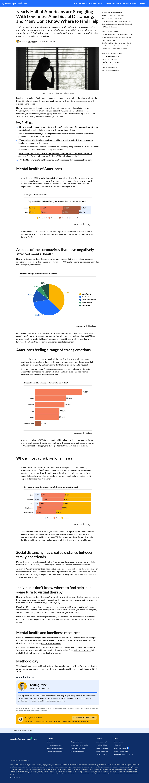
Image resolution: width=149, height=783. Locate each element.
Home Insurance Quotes (77, 751)
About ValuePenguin (101, 742)
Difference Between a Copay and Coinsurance (117, 34)
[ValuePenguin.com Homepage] (14, 4)
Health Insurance (112, 3)
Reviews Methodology (102, 748)
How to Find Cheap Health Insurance (114, 49)
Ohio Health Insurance (109, 68)
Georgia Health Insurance (110, 70)
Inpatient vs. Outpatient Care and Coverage (116, 37)
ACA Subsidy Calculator (110, 27)
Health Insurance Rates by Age (112, 18)
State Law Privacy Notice (121, 751)
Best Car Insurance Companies (79, 745)
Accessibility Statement (16, 778)
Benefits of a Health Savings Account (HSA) (116, 43)
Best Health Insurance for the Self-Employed (117, 24)
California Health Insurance (111, 65)
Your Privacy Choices (120, 748)
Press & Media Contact (102, 751)
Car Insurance (79, 3)
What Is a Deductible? (109, 40)
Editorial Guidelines (101, 745)
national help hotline (82, 650)
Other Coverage (129, 3)
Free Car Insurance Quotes (54, 751)
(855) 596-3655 (35, 717)
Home (15, 730)
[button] (32, 41)
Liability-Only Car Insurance (55, 748)
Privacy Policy (118, 745)
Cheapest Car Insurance (77, 742)
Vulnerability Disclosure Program (123, 754)
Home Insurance (95, 3)
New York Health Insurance (111, 62)
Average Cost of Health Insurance (113, 15)
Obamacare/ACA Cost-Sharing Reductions (116, 21)
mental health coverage (51, 643)
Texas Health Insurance (109, 59)
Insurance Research (101, 754)
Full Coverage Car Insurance (55, 745)
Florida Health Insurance (110, 56)
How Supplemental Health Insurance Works (116, 46)
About (142, 3)
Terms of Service (118, 742)
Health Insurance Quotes (77, 748)
